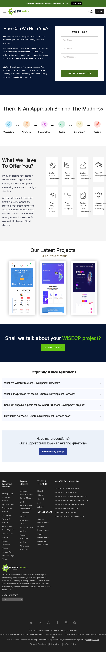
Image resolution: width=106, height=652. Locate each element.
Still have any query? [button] (53, 451)
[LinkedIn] (40, 622)
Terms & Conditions (38, 644)
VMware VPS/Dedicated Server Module (26, 494)
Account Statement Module (24, 538)
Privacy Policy (55, 644)
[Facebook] (57, 622)
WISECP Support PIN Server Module (71, 496)
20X (39, 503)
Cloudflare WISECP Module (67, 488)
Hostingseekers (92, 640)
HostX (40, 491)
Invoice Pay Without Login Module (8, 555)
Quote (99, 11)
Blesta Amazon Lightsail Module (69, 516)
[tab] (53, 383)
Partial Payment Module (6, 544)
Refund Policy (69, 644)
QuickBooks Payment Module (7, 518)
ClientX (40, 495)
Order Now (76, 3)
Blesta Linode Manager (65, 512)
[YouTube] (48, 622)
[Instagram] (66, 622)
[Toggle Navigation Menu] (4, 9)
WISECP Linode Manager (66, 492)
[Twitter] (31, 622)
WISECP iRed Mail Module (66, 508)
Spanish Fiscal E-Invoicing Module (8, 508)
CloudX (40, 499)
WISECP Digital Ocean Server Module (71, 500)
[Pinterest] (74, 622)
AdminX (40, 507)
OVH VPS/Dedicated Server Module (26, 505)
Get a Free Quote (53, 347)
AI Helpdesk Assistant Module (7, 497)
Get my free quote (79, 73)
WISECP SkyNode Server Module (69, 504)
